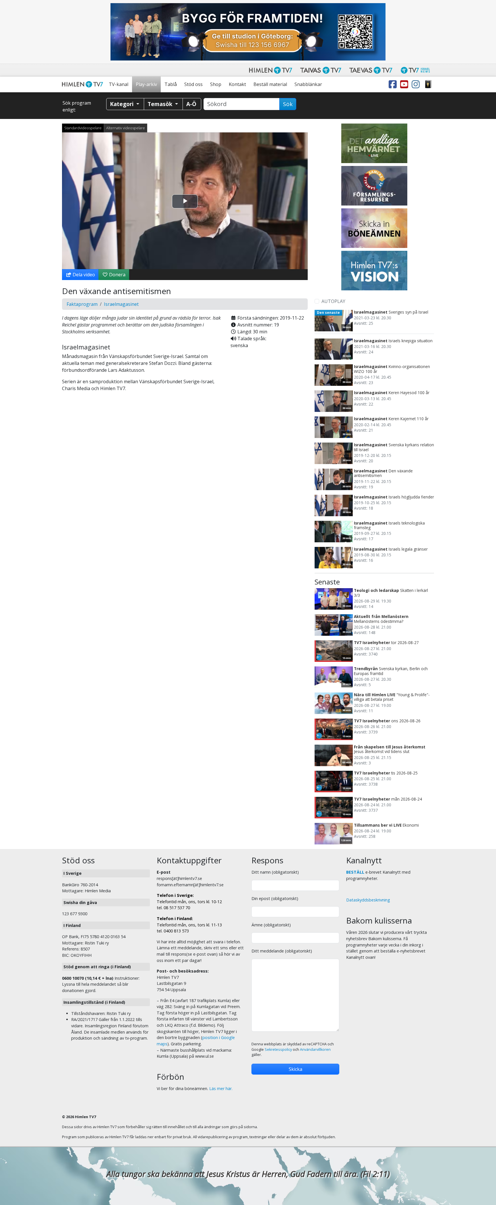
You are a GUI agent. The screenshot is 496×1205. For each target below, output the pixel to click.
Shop (215, 84)
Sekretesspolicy (278, 1049)
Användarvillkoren (315, 1049)
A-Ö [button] (191, 104)
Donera (116, 274)
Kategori (122, 104)
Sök (287, 104)
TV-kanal (118, 84)
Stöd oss (193, 84)
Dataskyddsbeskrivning (368, 900)
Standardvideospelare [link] (83, 127)
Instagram (417, 84)
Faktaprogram (82, 304)
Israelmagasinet (121, 304)
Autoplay (333, 301)
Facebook (394, 84)
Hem (83, 84)
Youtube (405, 84)
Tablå (170, 84)
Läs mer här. (220, 1088)
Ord (428, 84)
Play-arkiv (146, 84)
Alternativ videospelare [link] (125, 127)
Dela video (83, 274)
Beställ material (270, 84)
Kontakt (237, 84)
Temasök (161, 104)
